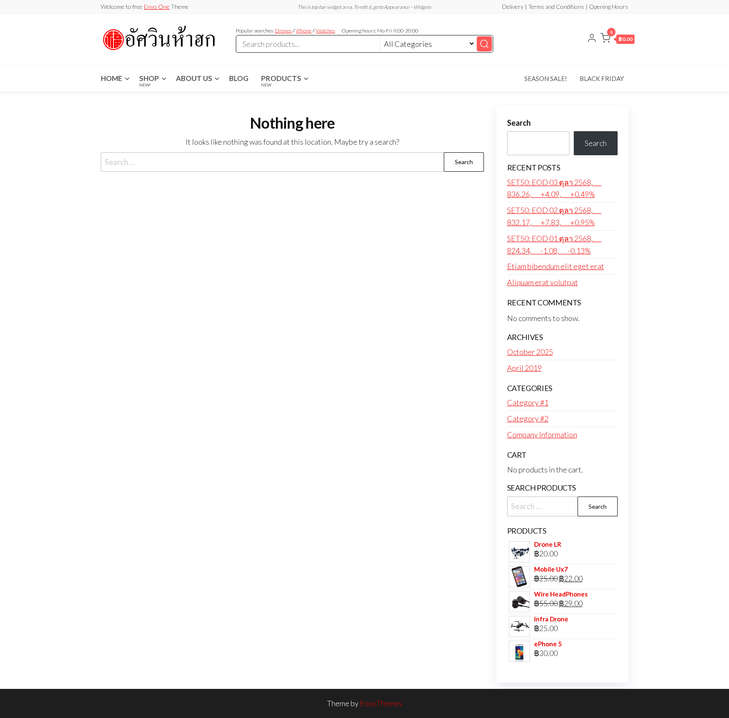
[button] (617, 39)
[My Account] (592, 39)
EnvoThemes (381, 703)
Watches (325, 30)
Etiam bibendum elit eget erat (555, 266)
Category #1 (527, 402)
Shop (149, 80)
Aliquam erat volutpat (542, 282)
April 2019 (524, 367)
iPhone (303, 30)
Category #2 (527, 418)
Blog (238, 78)
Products (281, 80)
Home (111, 78)
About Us (194, 78)
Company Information (542, 434)
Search (519, 122)
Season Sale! (545, 78)
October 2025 (530, 351)
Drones (283, 30)
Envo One (157, 6)
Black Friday (602, 78)
